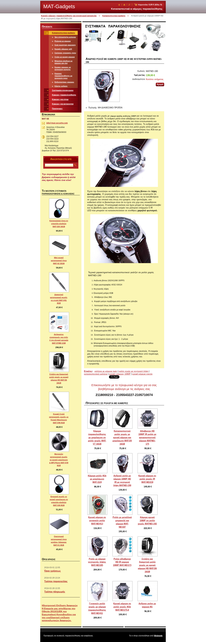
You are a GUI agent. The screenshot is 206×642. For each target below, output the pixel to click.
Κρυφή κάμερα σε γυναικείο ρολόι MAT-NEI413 (97, 520)
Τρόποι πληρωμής (54, 591)
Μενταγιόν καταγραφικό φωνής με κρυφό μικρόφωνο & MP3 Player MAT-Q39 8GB (58, 460)
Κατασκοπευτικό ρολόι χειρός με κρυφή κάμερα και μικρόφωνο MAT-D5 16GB (122, 437)
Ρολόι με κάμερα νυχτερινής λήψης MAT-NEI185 (97, 562)
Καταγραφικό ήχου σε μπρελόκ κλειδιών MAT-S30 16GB (58, 223)
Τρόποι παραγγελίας (56, 581)
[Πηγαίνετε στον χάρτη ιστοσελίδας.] (124, 5)
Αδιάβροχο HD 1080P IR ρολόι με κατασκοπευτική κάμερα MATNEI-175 (147, 437)
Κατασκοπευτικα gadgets (113, 16)
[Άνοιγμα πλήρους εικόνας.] (97, 419)
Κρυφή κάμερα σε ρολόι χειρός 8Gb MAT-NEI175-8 (122, 606)
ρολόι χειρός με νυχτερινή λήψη (133, 371)
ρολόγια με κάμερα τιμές (105, 371)
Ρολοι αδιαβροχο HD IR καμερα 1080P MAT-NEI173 (122, 562)
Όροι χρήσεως (52, 570)
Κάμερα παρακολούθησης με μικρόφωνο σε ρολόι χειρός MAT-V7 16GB (97, 437)
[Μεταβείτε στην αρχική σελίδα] (119, 5)
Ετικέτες (88, 371)
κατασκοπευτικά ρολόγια (95, 374)
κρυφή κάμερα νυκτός (142, 374)
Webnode (158, 636)
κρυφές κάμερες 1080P (120, 374)
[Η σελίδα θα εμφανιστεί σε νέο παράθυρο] (104, 86)
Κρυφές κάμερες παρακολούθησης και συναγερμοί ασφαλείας (69, 16)
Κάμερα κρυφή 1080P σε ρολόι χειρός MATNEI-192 (147, 520)
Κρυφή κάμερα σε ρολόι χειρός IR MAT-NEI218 (147, 478)
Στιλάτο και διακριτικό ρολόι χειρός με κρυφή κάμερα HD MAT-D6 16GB (147, 565)
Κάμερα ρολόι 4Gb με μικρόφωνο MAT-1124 (97, 478)
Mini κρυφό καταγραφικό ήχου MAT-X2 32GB (59, 260)
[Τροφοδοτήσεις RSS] (129, 5)
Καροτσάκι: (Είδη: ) (150, 5)
